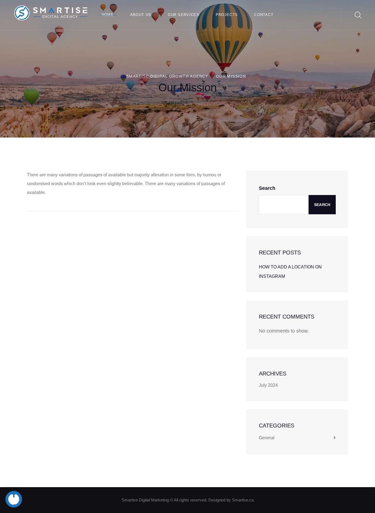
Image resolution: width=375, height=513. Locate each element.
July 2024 (268, 385)
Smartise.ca (243, 500)
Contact (263, 15)
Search (267, 188)
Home (108, 15)
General (267, 437)
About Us (140, 15)
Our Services (183, 15)
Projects (227, 15)
